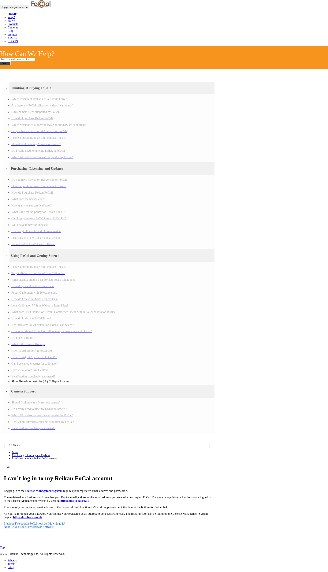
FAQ (11, 567)
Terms (11, 563)
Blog (10, 30)
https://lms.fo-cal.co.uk (74, 500)
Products (13, 24)
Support (12, 34)
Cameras (13, 27)
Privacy (12, 560)
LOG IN (13, 41)
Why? (11, 17)
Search (5, 63)
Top (2, 547)
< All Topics (13, 445)
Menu (15, 7)
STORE (12, 37)
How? (11, 20)
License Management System (43, 490)
